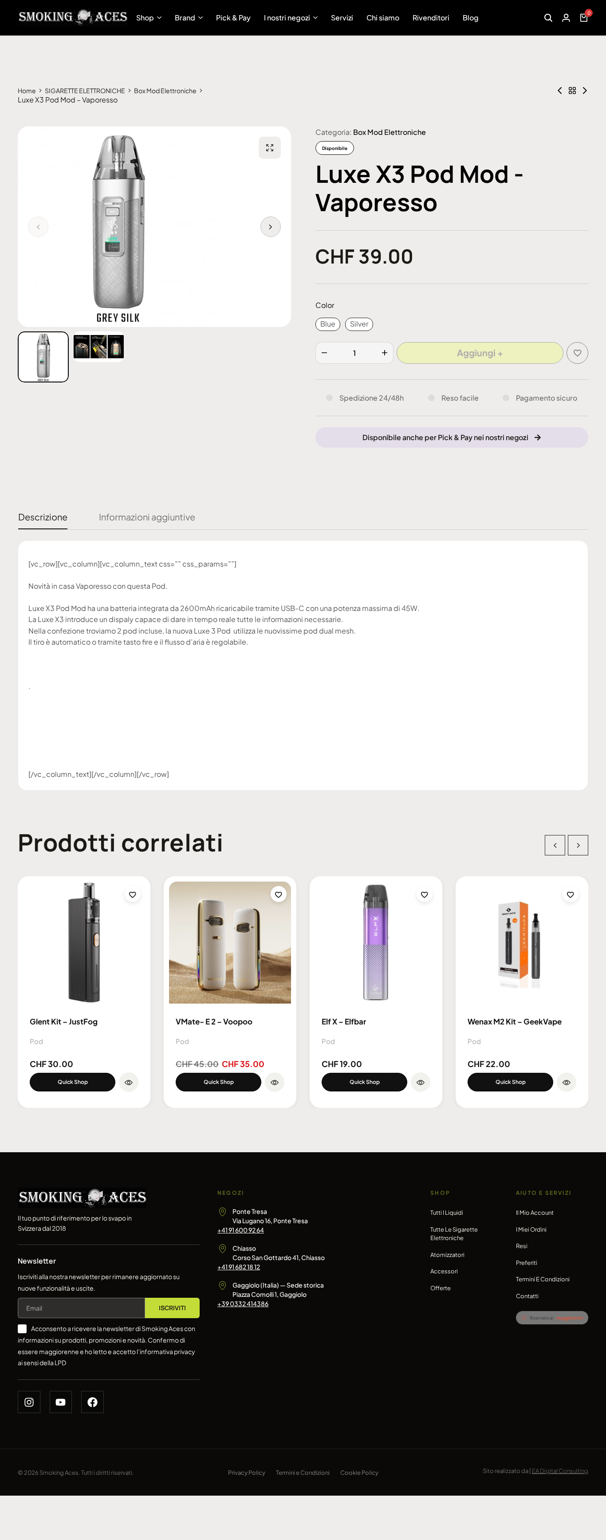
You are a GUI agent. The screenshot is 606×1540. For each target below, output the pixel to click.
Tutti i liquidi (446, 1212)
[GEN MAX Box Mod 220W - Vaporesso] (584, 90)
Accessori (444, 1271)
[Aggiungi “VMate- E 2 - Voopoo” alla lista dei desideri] (279, 894)
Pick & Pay (233, 17)
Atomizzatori (447, 1254)
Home (27, 90)
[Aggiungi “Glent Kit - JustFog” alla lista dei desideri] (133, 894)
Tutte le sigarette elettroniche (454, 1234)
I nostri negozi (287, 17)
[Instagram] (29, 1402)
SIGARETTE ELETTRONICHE (85, 90)
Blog (471, 17)
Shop (145, 17)
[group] (84, 943)
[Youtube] (61, 1402)
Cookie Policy (359, 1472)
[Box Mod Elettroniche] (572, 90)
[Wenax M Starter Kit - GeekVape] (559, 90)
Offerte (440, 1288)
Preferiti (526, 1262)
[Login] (566, 18)
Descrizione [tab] (42, 516)
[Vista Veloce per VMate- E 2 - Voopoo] (274, 1082)
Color (324, 305)
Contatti (527, 1296)
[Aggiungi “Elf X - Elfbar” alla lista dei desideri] (425, 894)
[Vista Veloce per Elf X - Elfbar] (420, 1082)
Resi (521, 1245)
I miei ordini (531, 1229)
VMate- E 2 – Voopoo (214, 1021)
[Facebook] (92, 1402)
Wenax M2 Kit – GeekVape (515, 1021)
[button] (270, 227)
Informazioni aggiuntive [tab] (147, 516)
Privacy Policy (246, 1472)
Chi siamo (382, 17)
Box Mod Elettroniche (165, 90)
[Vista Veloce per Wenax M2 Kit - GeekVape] (566, 1082)
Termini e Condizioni (543, 1279)
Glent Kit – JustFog (64, 1021)
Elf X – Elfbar (344, 1021)
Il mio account (535, 1212)
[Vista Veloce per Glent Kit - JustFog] (128, 1082)
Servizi (342, 17)
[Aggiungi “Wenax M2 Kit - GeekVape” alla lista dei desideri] (570, 894)
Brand (185, 17)
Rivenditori (431, 17)
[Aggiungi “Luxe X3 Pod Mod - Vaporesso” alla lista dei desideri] (577, 353)
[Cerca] (548, 18)
